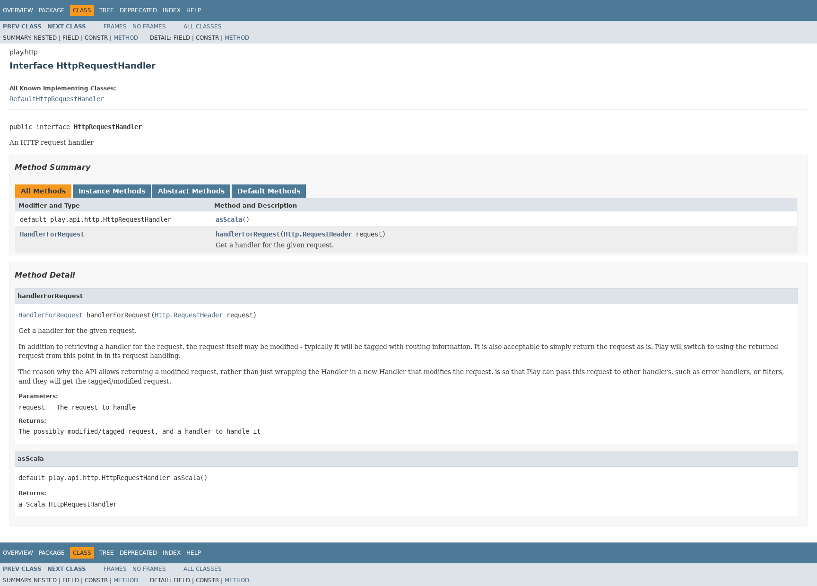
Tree (106, 10)
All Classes (202, 26)
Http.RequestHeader (318, 234)
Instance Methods (111, 191)
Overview (18, 10)
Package (52, 10)
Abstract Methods (191, 191)
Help (193, 10)
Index (172, 10)
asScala (229, 219)
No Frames (149, 26)
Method (125, 38)
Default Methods (268, 191)
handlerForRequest (248, 234)
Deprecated (138, 10)
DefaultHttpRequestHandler (56, 99)
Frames (115, 26)
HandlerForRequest (52, 234)
